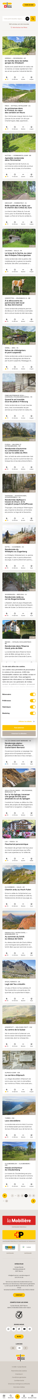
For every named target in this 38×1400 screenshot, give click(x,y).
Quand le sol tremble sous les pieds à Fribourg (16, 401)
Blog (19, 1336)
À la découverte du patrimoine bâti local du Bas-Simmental (14, 303)
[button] (17, 1396)
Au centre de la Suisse (15, 1030)
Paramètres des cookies (19, 1371)
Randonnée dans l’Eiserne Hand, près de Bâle (17, 647)
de (13, 1348)
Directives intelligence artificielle (19, 1384)
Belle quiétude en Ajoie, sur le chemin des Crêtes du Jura (18, 207)
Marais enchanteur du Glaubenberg (13, 1169)
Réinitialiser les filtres (20, 27)
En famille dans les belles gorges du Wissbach (16, 62)
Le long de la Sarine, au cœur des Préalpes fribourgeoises (18, 254)
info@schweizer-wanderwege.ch (19, 1275)
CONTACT (19, 1295)
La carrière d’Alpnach (15, 1075)
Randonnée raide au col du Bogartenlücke (15, 598)
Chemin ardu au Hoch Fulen (18, 890)
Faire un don (29, 5)
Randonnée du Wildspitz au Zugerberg (16, 550)
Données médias (19, 1387)
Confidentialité (19, 1380)
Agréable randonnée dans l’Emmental (14, 159)
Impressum (19, 1374)
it (25, 1348)
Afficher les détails (25, 721)
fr (19, 1348)
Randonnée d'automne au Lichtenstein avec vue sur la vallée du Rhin (16, 451)
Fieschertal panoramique (16, 844)
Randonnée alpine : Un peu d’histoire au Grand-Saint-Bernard (14, 745)
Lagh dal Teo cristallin (15, 984)
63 (6, 1201)
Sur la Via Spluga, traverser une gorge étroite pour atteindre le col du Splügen (17, 797)
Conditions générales (19, 1377)
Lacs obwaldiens (12, 1121)
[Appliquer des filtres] (33, 18)
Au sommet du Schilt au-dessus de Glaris (14, 938)
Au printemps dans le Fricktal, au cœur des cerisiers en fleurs (15, 110)
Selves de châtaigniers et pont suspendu (15, 351)
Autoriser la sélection (19, 733)
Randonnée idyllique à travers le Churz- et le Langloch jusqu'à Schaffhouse (19, 502)
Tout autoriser (19, 727)
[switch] (33, 700)
